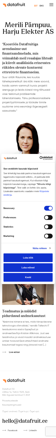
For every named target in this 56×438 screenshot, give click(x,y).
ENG (41, 6)
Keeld (28, 277)
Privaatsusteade (10, 401)
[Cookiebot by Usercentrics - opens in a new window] (40, 158)
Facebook (12, 430)
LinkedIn (33, 430)
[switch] (48, 217)
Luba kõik (28, 257)
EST (35, 6)
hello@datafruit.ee (24, 420)
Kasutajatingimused (11, 405)
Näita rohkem (40, 248)
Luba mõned (28, 267)
